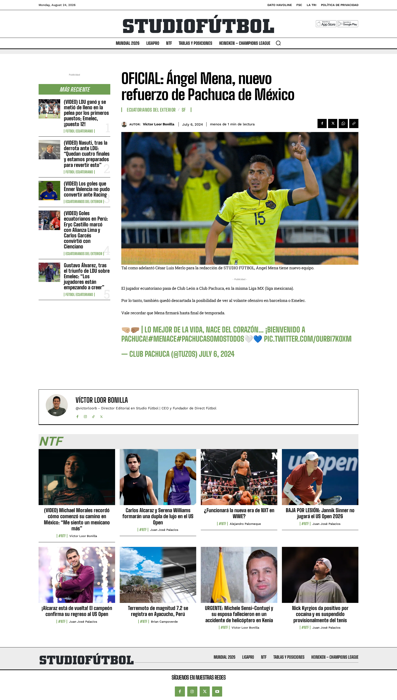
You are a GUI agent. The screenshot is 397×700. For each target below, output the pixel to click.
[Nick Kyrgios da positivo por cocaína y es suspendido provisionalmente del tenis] (320, 577)
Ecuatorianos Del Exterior (83, 201)
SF (184, 109)
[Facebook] (322, 123)
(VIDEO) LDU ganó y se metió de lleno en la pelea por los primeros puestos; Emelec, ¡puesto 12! (86, 113)
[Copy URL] (353, 123)
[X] (332, 123)
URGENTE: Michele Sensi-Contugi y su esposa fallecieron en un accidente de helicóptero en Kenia (239, 614)
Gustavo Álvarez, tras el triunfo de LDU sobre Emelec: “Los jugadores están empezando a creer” (87, 276)
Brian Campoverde (164, 621)
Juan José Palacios (164, 529)
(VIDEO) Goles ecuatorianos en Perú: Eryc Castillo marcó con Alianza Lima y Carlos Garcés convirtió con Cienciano (86, 230)
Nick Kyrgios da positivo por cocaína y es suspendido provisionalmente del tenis (320, 614)
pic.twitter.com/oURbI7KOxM (308, 339)
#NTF (62, 536)
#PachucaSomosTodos (210, 339)
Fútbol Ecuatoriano (79, 131)
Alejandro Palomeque (245, 524)
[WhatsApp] (343, 123)
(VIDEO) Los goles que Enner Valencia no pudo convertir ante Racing (87, 189)
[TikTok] (93, 415)
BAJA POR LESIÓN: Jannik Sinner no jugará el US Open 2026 (320, 513)
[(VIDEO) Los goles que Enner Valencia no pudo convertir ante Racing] (49, 190)
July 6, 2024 (217, 354)
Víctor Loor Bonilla (158, 124)
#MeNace (162, 339)
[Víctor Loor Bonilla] (125, 124)
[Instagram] (85, 415)
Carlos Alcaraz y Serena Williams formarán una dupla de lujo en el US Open (157, 516)
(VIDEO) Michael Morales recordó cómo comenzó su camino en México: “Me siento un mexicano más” (77, 519)
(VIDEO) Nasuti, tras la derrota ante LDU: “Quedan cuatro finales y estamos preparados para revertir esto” (87, 154)
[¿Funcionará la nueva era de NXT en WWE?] (239, 479)
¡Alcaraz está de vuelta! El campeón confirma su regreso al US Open (77, 611)
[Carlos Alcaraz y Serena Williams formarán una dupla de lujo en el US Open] (158, 479)
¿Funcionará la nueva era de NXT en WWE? (239, 513)
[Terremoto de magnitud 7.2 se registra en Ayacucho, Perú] (158, 577)
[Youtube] (217, 691)
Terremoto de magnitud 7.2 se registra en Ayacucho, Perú (158, 611)
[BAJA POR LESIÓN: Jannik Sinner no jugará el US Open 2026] (320, 479)
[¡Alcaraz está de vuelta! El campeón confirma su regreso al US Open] (77, 577)
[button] (278, 42)
